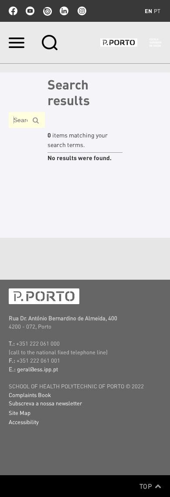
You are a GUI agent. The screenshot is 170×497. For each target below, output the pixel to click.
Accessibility (24, 421)
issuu (47, 11)
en (148, 10)
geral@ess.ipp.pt (37, 369)
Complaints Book (30, 394)
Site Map (20, 412)
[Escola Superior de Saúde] (130, 42)
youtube (30, 11)
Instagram (81, 11)
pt (157, 10)
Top (146, 486)
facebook (13, 11)
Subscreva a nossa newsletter (45, 403)
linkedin (64, 11)
